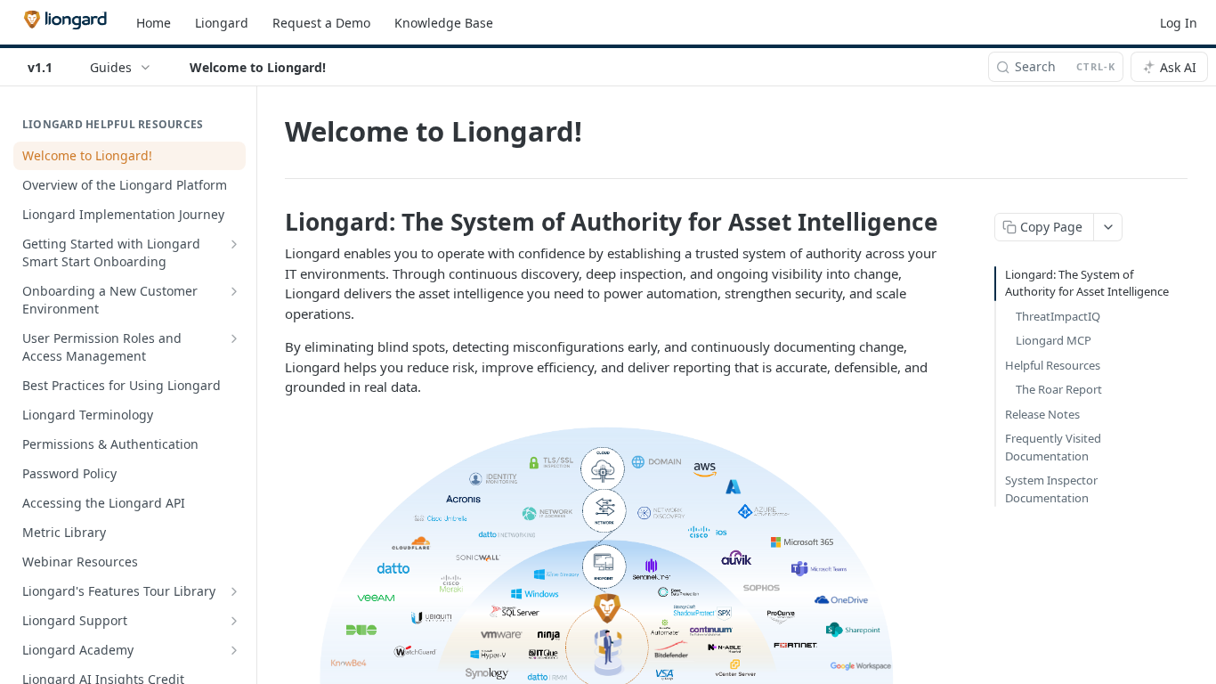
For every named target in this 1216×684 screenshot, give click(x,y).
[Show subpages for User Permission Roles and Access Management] (234, 338)
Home (153, 22)
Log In (1178, 22)
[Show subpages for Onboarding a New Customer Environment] (234, 291)
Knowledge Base (443, 22)
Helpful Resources (1052, 365)
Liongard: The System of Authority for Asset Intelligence (1087, 283)
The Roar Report (1059, 389)
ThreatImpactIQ (1058, 316)
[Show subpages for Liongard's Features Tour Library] (234, 591)
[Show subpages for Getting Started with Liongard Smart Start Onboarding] (234, 244)
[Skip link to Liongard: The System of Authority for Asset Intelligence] (272, 222)
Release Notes (1042, 414)
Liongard (221, 22)
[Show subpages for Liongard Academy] (234, 650)
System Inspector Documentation (1051, 489)
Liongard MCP (1053, 340)
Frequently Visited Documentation (1053, 447)
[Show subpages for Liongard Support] (234, 621)
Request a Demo (321, 22)
